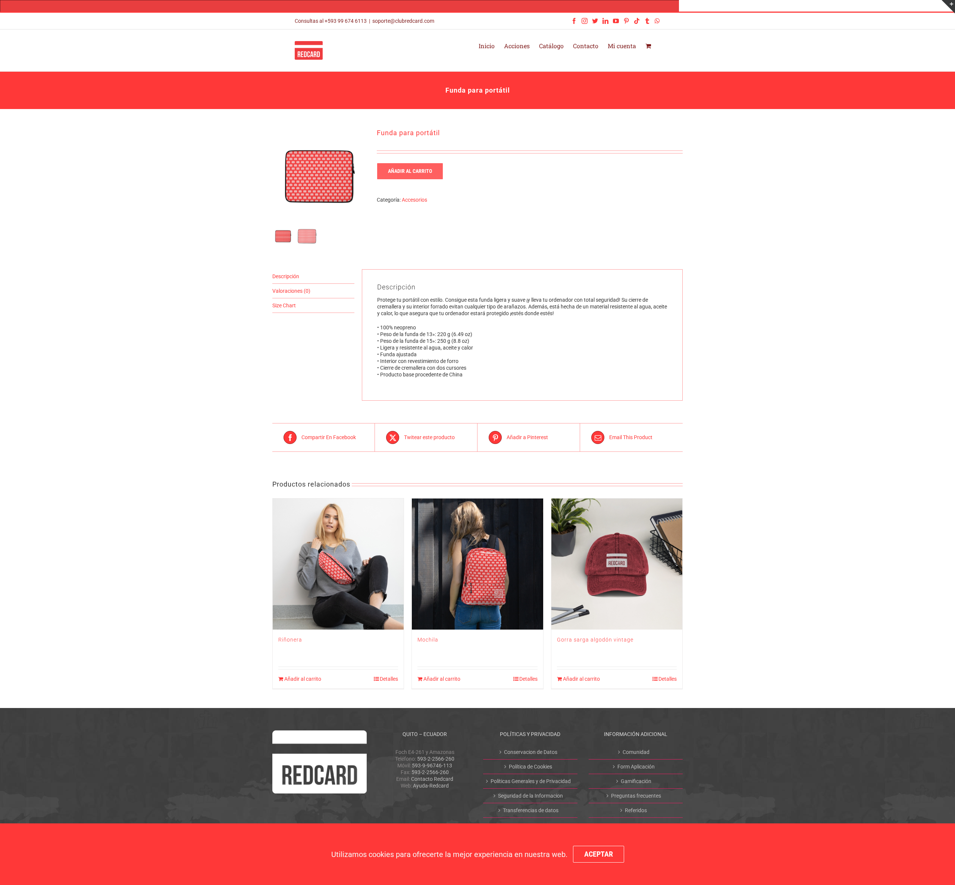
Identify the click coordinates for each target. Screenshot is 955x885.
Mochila (427, 640)
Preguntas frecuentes (636, 796)
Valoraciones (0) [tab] (291, 291)
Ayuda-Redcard (431, 786)
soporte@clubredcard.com (403, 21)
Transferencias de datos (530, 810)
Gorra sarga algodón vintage (595, 640)
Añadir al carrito (410, 171)
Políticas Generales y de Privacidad (531, 781)
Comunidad (636, 752)
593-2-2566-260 (435, 759)
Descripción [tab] (285, 276)
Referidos (636, 810)
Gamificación (636, 781)
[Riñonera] (338, 564)
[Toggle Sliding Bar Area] (948, 6)
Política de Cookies (530, 767)
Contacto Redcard (432, 779)
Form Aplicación (636, 767)
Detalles (389, 679)
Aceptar (598, 854)
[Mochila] (477, 564)
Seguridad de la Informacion (530, 796)
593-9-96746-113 (432, 765)
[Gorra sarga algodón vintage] (616, 564)
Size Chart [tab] (284, 305)
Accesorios (414, 200)
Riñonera (290, 640)
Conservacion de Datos (530, 752)
